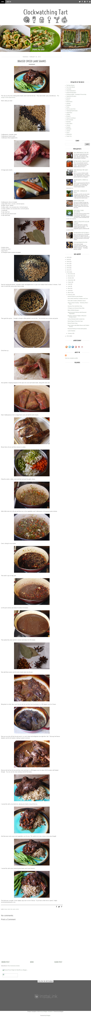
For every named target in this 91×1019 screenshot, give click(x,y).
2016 (68, 265)
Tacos (67, 132)
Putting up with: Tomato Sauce (81, 161)
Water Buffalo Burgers (73, 310)
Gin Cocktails (69, 119)
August (70, 282)
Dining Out (69, 134)
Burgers (68, 116)
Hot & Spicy (69, 123)
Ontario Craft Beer (71, 118)
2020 (68, 257)
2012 (68, 336)
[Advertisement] (77, 67)
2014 (68, 270)
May (69, 288)
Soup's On (69, 136)
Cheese (68, 125)
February (70, 294)
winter (17, 909)
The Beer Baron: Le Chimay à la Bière (81, 180)
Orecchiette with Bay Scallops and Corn (78, 298)
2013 (68, 272)
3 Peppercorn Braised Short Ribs (76, 308)
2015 (68, 267)
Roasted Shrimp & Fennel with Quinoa (77, 328)
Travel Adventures (71, 90)
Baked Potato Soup (72, 323)
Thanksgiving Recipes (72, 110)
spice (14, 909)
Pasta (67, 107)
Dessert (68, 98)
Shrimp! (68, 103)
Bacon (68, 100)
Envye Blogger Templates (46, 1011)
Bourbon (68, 121)
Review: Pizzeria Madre (79, 201)
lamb (9, 909)
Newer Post (6, 962)
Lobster (68, 130)
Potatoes (68, 105)
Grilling (68, 114)
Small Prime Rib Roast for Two (81, 153)
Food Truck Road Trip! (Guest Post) (81, 170)
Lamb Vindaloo (71, 330)
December (70, 273)
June (69, 286)
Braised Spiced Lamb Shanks (75, 296)
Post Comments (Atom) (14, 965)
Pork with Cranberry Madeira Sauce (77, 300)
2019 (68, 259)
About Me (8, 2)
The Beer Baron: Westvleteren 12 (81, 233)
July (69, 284)
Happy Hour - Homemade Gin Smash (80, 191)
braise (5, 909)
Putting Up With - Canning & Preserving (76, 94)
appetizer (4, 46)
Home (2, 2)
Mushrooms (69, 101)
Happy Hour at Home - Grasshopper (79, 211)
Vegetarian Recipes (71, 96)
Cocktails (68, 89)
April (69, 290)
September (71, 280)
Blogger (48, 1015)
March (69, 292)
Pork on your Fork (70, 109)
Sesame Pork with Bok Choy (75, 306)
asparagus (35, 46)
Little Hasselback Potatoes (80, 242)
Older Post (58, 962)
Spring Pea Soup (8, 49)
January (70, 333)
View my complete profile (71, 358)
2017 (68, 263)
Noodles (68, 127)
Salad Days (69, 112)
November (70, 276)
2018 (68, 261)
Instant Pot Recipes (71, 92)
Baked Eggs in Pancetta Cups (75, 321)
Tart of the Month (70, 87)
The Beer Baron (70, 85)
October (70, 278)
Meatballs (68, 129)
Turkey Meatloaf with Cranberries (76, 319)
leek (11, 909)
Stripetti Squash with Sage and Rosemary (81, 222)
